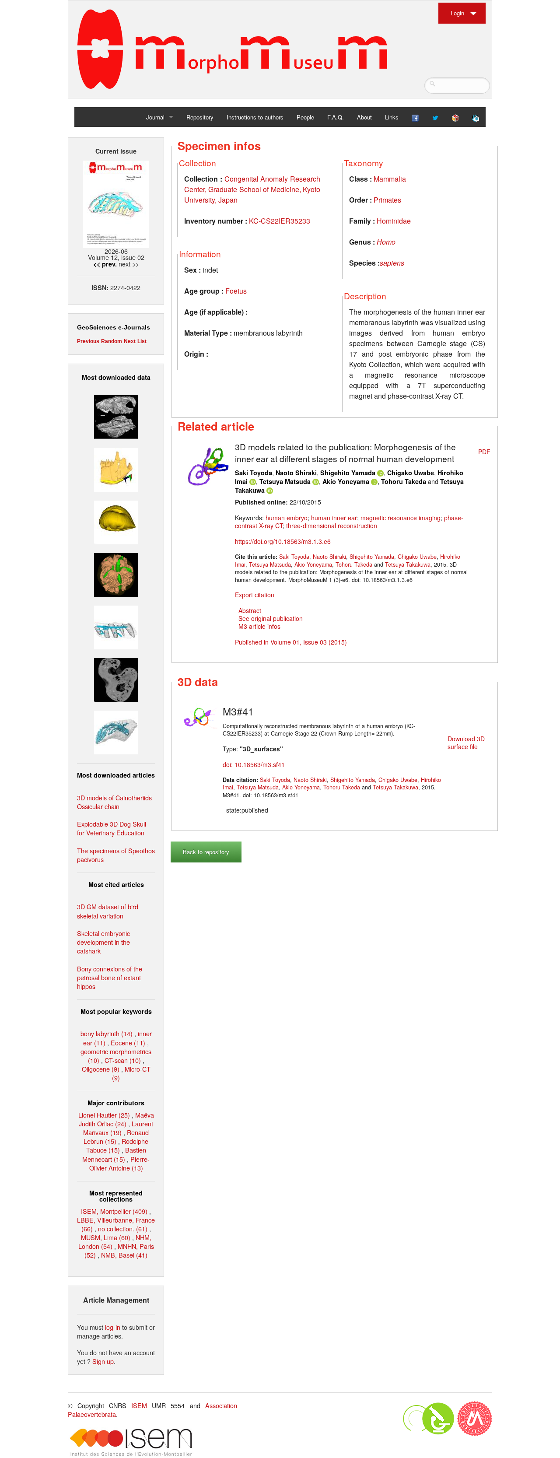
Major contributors (116, 1102)
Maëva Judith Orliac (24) (116, 1119)
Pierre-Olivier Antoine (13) (119, 1163)
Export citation (254, 594)
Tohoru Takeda (403, 481)
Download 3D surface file (466, 742)
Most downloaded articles (116, 775)
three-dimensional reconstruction (331, 525)
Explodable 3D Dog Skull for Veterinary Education (111, 828)
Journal (155, 117)
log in (112, 1327)
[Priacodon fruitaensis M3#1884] (116, 468)
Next (130, 341)
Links (392, 117)
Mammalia (390, 179)
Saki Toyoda (253, 472)
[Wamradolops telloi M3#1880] (116, 416)
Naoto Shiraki (296, 472)
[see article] (204, 463)
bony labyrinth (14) (106, 1033)
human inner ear (334, 517)
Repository (200, 117)
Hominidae (394, 221)
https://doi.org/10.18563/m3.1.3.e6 (283, 541)
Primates (387, 200)
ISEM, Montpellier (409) (114, 1211)
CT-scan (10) (123, 1060)
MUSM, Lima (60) (105, 1237)
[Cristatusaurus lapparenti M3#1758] (116, 626)
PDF (484, 451)
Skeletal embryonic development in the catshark (103, 942)
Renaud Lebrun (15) (116, 1137)
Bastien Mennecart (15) (114, 1154)
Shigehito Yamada (347, 472)
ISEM (139, 1405)
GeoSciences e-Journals (113, 327)
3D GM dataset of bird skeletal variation (107, 911)
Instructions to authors (255, 117)
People (305, 117)
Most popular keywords (116, 1011)
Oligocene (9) (100, 1068)
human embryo (287, 517)
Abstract (249, 610)
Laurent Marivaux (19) (118, 1128)
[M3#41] (198, 715)
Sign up (103, 1361)
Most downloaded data (116, 377)
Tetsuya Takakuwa (407, 564)
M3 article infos (259, 626)
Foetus (236, 291)
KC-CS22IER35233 (279, 221)
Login (457, 13)
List (142, 341)
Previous (88, 341)
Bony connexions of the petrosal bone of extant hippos (109, 977)
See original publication (270, 618)
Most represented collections (116, 1195)
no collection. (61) (122, 1228)
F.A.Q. (335, 117)
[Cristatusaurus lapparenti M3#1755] (116, 731)
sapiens (392, 263)
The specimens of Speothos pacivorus (116, 855)
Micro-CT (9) (131, 1073)
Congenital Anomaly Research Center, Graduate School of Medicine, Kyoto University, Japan (252, 189)
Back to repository (206, 852)
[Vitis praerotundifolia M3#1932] (116, 521)
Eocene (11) (128, 1042)
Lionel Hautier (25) (104, 1114)
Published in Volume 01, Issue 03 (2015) (291, 642)
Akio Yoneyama (345, 481)
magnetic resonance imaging (400, 517)
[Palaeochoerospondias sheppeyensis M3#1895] (116, 573)
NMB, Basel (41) (124, 1254)
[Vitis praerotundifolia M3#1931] (116, 678)
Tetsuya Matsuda (285, 481)
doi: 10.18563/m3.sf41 (254, 764)
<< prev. (105, 263)
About (364, 117)
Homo (386, 242)
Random (111, 341)
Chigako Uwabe (410, 472)
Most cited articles (116, 884)
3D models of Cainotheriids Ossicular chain (114, 802)
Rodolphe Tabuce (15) (117, 1145)
